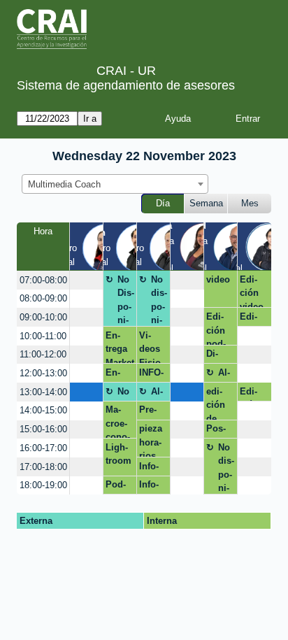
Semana (206, 203)
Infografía (151, 487)
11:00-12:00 (43, 354)
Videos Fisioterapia (151, 347)
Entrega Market (120, 375)
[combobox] (115, 184)
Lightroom (118, 454)
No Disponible (125, 300)
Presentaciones (153, 412)
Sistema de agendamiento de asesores (126, 85)
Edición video (252, 291)
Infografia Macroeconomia (151, 468)
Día (163, 203)
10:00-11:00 (43, 336)
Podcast (116, 487)
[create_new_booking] (86, 280)
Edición (249, 393)
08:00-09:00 (43, 298)
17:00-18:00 (43, 467)
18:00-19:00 (43, 485)
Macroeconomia (118, 421)
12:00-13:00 (43, 373)
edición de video (218, 403)
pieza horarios (150, 440)
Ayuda (178, 118)
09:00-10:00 (43, 317)
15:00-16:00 (43, 429)
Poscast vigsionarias (219, 431)
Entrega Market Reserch (120, 347)
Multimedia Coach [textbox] (64, 184)
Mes (250, 203)
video (218, 279)
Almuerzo (225, 375)
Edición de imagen (249, 319)
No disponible (159, 300)
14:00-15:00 (43, 410)
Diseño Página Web (216, 356)
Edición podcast (216, 328)
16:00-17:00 (43, 448)
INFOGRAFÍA (151, 375)
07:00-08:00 (43, 280)
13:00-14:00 (43, 392)
